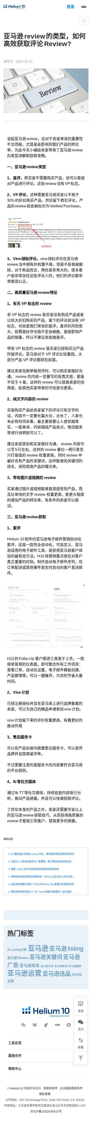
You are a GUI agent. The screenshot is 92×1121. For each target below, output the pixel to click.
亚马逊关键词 (45, 957)
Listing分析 (19, 949)
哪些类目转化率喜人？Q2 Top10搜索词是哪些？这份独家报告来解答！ (43, 891)
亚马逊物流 (60, 966)
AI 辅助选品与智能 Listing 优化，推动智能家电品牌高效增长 (42, 854)
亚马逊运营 (24, 973)
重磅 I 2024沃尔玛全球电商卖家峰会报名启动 (35, 869)
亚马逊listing (66, 949)
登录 (70, 7)
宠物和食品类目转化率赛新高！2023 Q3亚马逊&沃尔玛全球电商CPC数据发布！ (43, 876)
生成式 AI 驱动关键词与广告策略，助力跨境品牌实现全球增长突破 (43, 861)
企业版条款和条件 (71, 1088)
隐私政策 (44, 1094)
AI (8, 949)
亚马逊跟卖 (74, 966)
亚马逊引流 (47, 966)
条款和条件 (50, 1088)
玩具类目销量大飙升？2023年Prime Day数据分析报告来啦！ (43, 884)
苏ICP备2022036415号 (46, 1111)
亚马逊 (38, 948)
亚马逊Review (18, 958)
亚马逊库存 (30, 965)
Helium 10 (16, 1088)
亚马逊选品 (56, 974)
